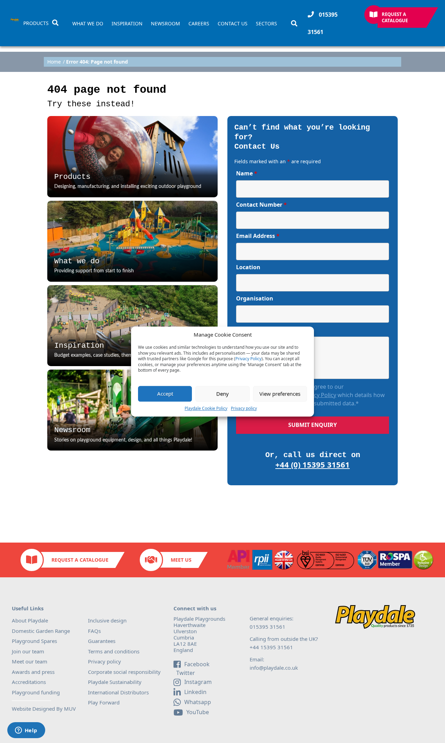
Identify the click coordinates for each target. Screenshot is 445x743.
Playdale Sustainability (114, 681)
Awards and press (33, 671)
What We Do (87, 23)
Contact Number (261, 204)
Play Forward (104, 702)
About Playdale (30, 620)
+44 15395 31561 (271, 647)
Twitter (185, 673)
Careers (198, 23)
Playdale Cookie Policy (206, 408)
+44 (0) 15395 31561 (312, 464)
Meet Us (181, 559)
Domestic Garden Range (41, 630)
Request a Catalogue (395, 17)
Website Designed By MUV (44, 708)
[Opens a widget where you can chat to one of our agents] (26, 731)
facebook (197, 664)
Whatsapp (197, 702)
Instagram (198, 682)
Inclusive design (107, 620)
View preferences (279, 393)
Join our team (28, 651)
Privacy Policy (248, 359)
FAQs (94, 630)
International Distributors (118, 692)
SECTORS (266, 23)
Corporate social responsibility (124, 671)
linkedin (195, 692)
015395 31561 (323, 23)
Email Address (258, 235)
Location (248, 267)
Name (246, 173)
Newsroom (165, 23)
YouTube (197, 712)
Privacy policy (244, 408)
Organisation (254, 298)
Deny (222, 393)
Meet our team (29, 661)
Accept (165, 393)
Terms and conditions (113, 651)
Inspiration (127, 23)
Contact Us (233, 23)
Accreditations (29, 681)
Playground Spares (34, 640)
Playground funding (36, 692)
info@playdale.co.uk (274, 667)
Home (54, 62)
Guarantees (101, 640)
